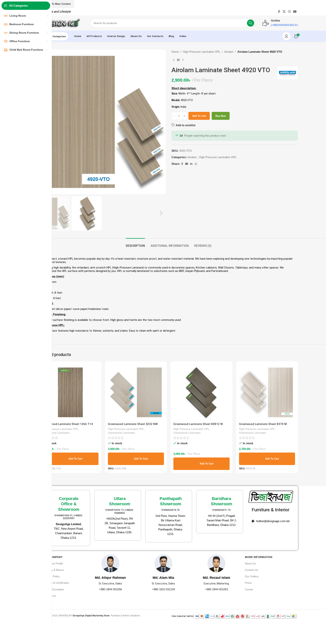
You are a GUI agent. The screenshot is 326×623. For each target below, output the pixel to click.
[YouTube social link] (295, 12)
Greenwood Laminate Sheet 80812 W (198, 424)
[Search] (250, 23)
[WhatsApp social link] (196, 163)
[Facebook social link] (279, 12)
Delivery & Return (53, 569)
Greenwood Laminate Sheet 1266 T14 (67, 424)
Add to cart (199, 116)
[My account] (286, 36)
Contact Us (251, 569)
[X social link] (284, 12)
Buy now (220, 116)
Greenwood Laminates (55, 432)
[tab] (135, 244)
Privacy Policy (51, 576)
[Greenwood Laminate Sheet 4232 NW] (136, 392)
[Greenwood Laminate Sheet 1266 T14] (70, 392)
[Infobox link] (66, 518)
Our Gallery (252, 576)
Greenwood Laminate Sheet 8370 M (263, 424)
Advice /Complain (53, 589)
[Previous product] (173, 60)
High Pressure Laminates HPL (201, 51)
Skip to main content (58, 3)
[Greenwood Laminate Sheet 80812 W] (201, 392)
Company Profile (53, 563)
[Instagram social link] (289, 12)
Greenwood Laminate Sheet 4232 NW (133, 424)
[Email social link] (186, 163)
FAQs (46, 602)
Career (249, 589)
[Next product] (183, 60)
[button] (161, 213)
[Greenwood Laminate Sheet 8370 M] (267, 392)
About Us (250, 563)
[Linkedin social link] (191, 163)
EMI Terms (49, 595)
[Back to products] (178, 60)
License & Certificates (56, 582)
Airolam (229, 51)
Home (175, 51)
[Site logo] (61, 22)
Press (248, 582)
